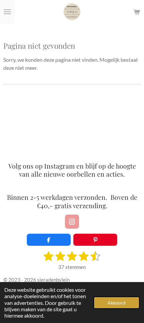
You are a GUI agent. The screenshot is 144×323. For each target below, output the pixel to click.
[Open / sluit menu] (7, 12)
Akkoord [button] (116, 303)
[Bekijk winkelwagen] (136, 12)
